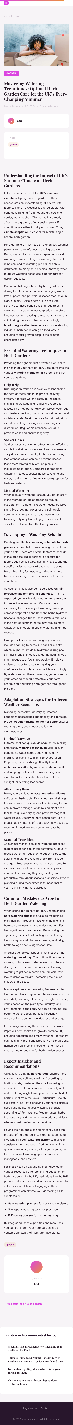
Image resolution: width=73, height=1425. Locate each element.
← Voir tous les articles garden (23, 1303)
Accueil (8, 16)
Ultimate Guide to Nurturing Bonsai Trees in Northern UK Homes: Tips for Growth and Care (35, 1359)
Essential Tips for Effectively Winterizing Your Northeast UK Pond (35, 1348)
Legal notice (30, 1408)
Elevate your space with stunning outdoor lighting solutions (32, 1382)
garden (18, 16)
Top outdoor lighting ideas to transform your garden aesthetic (34, 1370)
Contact (45, 1408)
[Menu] (66, 3)
